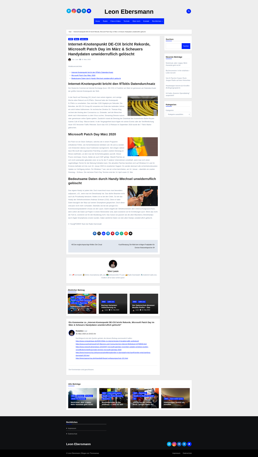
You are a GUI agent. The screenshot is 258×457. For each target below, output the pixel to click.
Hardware (80, 396)
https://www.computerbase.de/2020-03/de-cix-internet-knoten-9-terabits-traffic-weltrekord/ (107, 341)
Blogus (83, 453)
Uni (135, 399)
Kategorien (170, 110)
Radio (105, 21)
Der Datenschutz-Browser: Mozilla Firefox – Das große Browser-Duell (143, 307)
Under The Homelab (78, 399)
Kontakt (146, 21)
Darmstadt (142, 393)
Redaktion (80, 331)
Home (97, 21)
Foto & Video (116, 21)
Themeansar (94, 453)
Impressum (72, 428)
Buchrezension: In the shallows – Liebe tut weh (112, 403)
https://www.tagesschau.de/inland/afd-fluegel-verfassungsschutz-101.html (102, 358)
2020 (70, 39)
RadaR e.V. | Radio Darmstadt (81, 300)
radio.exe (84, 39)
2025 (104, 393)
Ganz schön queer (114, 393)
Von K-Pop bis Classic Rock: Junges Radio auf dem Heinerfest (143, 404)
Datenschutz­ (72, 434)
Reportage (83, 303)
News (76, 39)
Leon (77, 59)
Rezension (106, 399)
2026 (73, 396)
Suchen (170, 39)
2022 (103, 302)
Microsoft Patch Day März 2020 (83, 75)
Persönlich (80, 297)
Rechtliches (157, 21)
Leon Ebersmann (129, 11)
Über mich (136, 21)
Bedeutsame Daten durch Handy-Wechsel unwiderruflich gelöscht (96, 78)
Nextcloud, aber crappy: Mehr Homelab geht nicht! (82, 403)
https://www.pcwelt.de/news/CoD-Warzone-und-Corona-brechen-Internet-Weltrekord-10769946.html (111, 344)
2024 (72, 297)
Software (89, 396)
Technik (127, 21)
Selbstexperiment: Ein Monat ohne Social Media (81, 308)
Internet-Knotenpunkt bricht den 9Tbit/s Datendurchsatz (92, 72)
